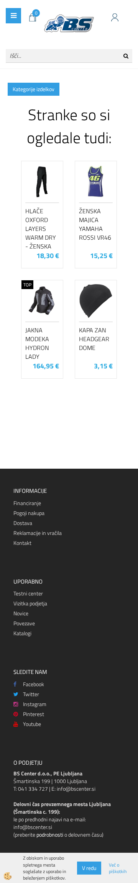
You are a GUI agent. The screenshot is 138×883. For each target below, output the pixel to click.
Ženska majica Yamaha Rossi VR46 (95, 224)
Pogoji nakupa (28, 513)
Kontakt (22, 543)
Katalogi (22, 633)
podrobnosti (49, 835)
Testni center (28, 593)
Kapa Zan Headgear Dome (94, 338)
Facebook (33, 684)
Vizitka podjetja (30, 603)
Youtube (32, 724)
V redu (89, 868)
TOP (27, 284)
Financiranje (27, 503)
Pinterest (33, 714)
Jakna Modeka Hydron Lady (37, 343)
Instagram (34, 704)
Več (42, 200)
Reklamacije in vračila (37, 533)
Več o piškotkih (118, 868)
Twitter (31, 694)
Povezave (24, 623)
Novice (20, 613)
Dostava (22, 523)
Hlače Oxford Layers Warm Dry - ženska (40, 228)
